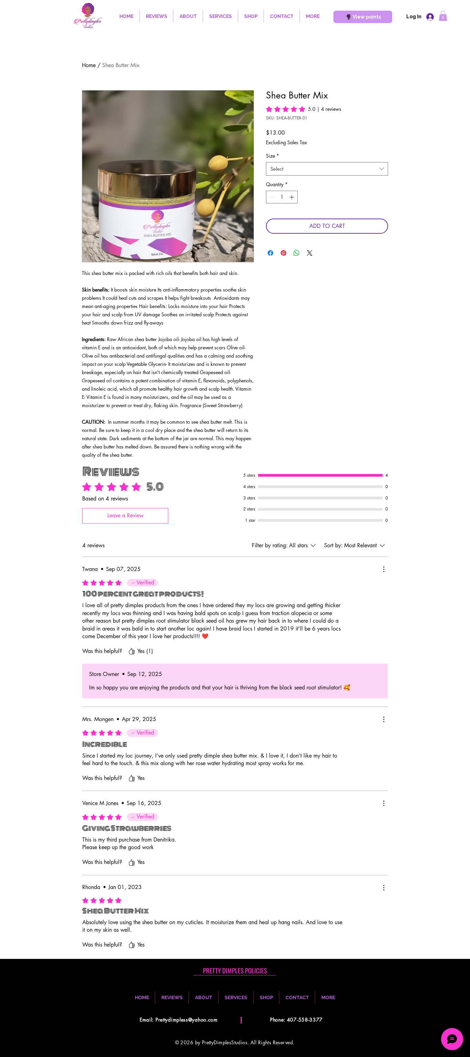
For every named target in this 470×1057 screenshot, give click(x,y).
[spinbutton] (282, 197)
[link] (303, 109)
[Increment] (292, 197)
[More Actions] (384, 569)
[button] (443, 16)
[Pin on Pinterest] (283, 253)
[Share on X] (310, 253)
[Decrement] (271, 197)
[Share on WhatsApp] (296, 253)
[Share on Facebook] (270, 253)
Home (89, 65)
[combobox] (327, 169)
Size (272, 155)
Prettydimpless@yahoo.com (187, 1019)
